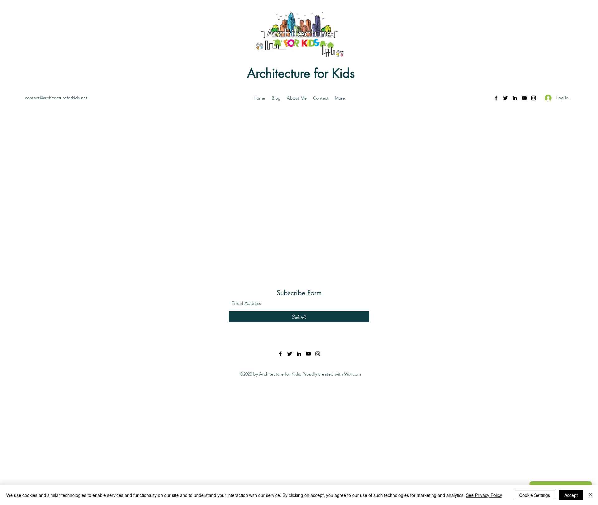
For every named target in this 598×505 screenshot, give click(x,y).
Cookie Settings (534, 495)
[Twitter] (505, 98)
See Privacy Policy (484, 495)
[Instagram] (533, 98)
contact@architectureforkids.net (56, 98)
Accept (571, 495)
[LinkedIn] (515, 98)
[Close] (590, 495)
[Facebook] (496, 98)
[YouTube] (524, 98)
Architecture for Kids (301, 73)
